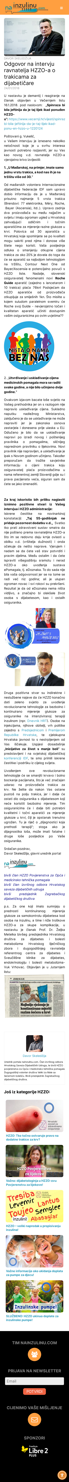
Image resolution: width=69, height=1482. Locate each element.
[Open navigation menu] (61, 8)
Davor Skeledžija (17, 58)
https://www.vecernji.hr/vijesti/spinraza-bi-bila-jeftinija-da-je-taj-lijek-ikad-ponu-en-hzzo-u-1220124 (36, 123)
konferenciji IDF (16, 758)
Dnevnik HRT (37, 721)
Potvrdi (34, 1391)
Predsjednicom (34, 730)
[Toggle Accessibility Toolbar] (62, 1475)
